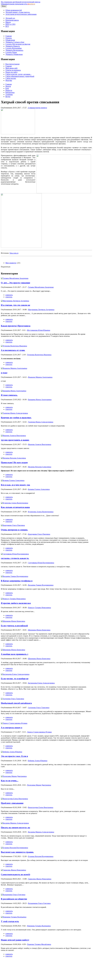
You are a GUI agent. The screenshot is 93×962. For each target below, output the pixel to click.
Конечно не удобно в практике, (16, 417)
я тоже (4, 373)
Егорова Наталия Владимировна (40, 856)
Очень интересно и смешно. (14, 530)
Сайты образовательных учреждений (19, 76)
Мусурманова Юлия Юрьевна (38, 330)
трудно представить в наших (15, 440)
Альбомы (9, 94)
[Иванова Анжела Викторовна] (13, 436)
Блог (7, 88)
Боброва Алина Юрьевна (37, 761)
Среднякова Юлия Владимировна (41, 563)
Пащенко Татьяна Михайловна (39, 944)
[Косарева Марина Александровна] (15, 823)
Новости (8, 90)
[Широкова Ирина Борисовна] (13, 621)
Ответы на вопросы (13, 70)
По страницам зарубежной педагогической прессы (20, 2)
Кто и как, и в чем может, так (15, 485)
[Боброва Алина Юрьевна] (11, 752)
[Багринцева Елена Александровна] (15, 674)
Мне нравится (10, 263)
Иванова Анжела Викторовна (39, 444)
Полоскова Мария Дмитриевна (39, 785)
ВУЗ (7, 26)
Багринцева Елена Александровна (41, 683)
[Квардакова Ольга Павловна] (13, 525)
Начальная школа (12, 20)
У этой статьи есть (10, 921)
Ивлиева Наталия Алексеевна (39, 467)
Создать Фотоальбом (13, 48)
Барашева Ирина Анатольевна (39, 400)
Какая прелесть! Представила (15, 326)
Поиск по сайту (11, 72)
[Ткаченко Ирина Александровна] (14, 413)
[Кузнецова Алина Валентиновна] (14, 503)
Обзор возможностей (13, 10)
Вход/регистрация (12, 64)
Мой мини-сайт (11, 68)
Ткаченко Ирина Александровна (40, 422)
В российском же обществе (14, 899)
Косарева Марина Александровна (41, 832)
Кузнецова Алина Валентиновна (40, 512)
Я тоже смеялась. (9, 395)
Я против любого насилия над (16, 603)
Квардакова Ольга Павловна (39, 534)
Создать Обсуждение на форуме (17, 44)
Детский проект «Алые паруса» (17, 12)
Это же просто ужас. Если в (14, 756)
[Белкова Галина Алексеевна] (12, 480)
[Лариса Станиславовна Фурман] (14, 723)
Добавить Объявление (14, 54)
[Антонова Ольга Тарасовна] (12, 699)
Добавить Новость (12, 46)
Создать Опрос (11, 52)
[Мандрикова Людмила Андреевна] (15, 301)
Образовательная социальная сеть (18, 4)
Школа (8, 22)
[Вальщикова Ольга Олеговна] (13, 895)
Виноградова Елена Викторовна (40, 807)
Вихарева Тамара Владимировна (40, 585)
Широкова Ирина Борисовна (39, 630)
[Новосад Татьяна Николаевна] (13, 599)
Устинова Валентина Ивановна (39, 355)
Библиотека (10, 92)
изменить (9, 295)
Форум (8, 86)
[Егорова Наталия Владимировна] (14, 848)
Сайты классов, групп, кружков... (18, 74)
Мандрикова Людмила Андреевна (41, 310)
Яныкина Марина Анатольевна (40, 377)
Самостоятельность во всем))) (15, 874)
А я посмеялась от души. (13, 350)
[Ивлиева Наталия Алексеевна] (13, 458)
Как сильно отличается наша (15, 507)
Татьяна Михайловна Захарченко (41, 287)
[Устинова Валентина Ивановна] (14, 346)
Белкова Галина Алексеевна (39, 489)
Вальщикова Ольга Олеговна (39, 903)
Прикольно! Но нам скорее (14, 462)
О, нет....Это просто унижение (15, 283)
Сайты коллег (10, 78)
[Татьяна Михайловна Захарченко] (14, 278)
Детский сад (10, 18)
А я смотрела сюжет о (11, 727)
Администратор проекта (37, 108)
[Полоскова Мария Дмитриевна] (14, 776)
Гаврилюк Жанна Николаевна (39, 879)
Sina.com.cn (14, 253)
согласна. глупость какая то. (15, 558)
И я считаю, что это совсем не (15, 305)
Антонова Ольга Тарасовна (38, 708)
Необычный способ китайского (16, 703)
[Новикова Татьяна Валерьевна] (13, 917)
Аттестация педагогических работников (21, 14)
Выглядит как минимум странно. (17, 852)
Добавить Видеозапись (14, 50)
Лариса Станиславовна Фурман (39, 732)
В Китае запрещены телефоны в (16, 581)
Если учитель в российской (14, 625)
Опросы (8, 38)
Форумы (8, 80)
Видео (7, 96)
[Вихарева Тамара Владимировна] (14, 576)
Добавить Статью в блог (14, 42)
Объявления (10, 40)
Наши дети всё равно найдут (15, 940)
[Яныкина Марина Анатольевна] (14, 368)
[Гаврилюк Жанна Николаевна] (13, 870)
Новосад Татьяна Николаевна (39, 608)
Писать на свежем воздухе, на (15, 827)
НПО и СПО (10, 24)
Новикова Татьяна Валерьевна (39, 926)
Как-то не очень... (9, 780)
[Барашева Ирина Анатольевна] (13, 391)
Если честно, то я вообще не (14, 678)
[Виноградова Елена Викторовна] (14, 799)
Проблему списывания (12, 803)
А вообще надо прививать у (14, 654)
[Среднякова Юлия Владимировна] (15, 554)
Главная (8, 36)
